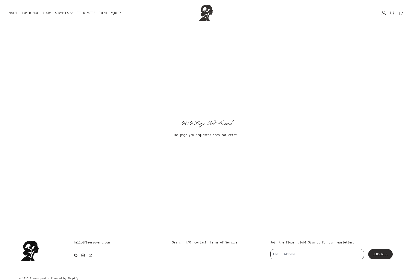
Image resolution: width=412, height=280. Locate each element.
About (13, 13)
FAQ (188, 242)
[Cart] (400, 12)
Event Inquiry (110, 13)
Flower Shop (30, 13)
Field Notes (85, 13)
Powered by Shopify (64, 278)
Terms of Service (223, 242)
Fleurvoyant (38, 278)
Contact (200, 242)
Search (177, 242)
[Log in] (383, 12)
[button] (392, 12)
